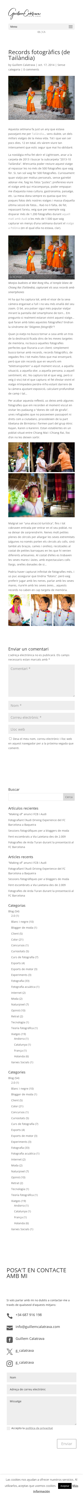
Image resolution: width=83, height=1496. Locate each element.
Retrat (15, 1016)
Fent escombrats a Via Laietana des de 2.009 (37, 836)
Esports (16, 963)
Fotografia (17, 981)
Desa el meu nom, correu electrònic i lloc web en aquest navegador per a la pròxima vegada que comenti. (41, 743)
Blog (11, 911)
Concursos (18, 945)
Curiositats (18, 951)
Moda (15, 998)
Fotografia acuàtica (23, 987)
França (18, 1050)
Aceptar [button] (64, 1486)
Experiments (19, 975)
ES (39, 32)
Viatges (15, 1034)
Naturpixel (18, 1004)
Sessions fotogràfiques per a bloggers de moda (38, 830)
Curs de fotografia (22, 957)
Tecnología (18, 1022)
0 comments (31, 69)
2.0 (13, 915)
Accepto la (32, 1428)
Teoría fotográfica (22, 1028)
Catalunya (20, 1044)
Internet (16, 993)
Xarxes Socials (20, 1062)
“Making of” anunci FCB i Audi (27, 814)
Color (14, 939)
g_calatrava (25, 1350)
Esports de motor (22, 969)
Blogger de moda (22, 927)
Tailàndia (38, 134)
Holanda (19, 1056)
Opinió (15, 1010)
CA (43, 32)
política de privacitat (39, 1428)
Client (15, 933)
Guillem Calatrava (23, 65)
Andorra (19, 1038)
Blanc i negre (19, 921)
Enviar (66, 1443)
